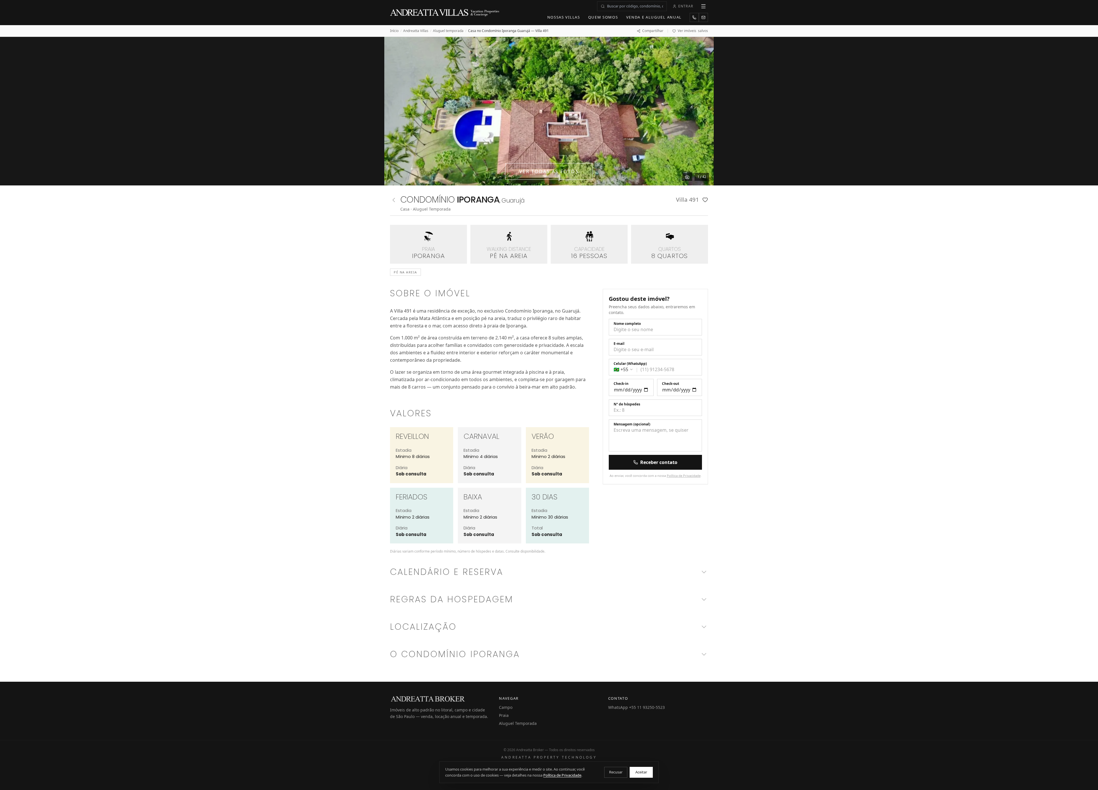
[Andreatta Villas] (445, 12)
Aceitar (641, 772)
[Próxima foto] (703, 111)
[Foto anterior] (395, 111)
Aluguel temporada (448, 31)
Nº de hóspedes (627, 404)
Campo (505, 707)
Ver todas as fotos (549, 171)
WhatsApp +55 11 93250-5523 (636, 707)
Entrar (685, 6)
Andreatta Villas (415, 31)
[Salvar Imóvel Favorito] (705, 200)
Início (394, 31)
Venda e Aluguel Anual (654, 17)
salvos (693, 31)
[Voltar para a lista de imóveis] (393, 200)
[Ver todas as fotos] (687, 177)
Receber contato (658, 462)
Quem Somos (603, 17)
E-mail (619, 343)
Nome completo (627, 323)
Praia (504, 715)
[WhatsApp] (694, 17)
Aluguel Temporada (518, 723)
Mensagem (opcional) (632, 424)
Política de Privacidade (684, 475)
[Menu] (703, 6)
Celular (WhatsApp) (630, 363)
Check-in (621, 383)
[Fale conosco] (703, 17)
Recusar (615, 772)
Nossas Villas (563, 17)
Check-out (670, 383)
